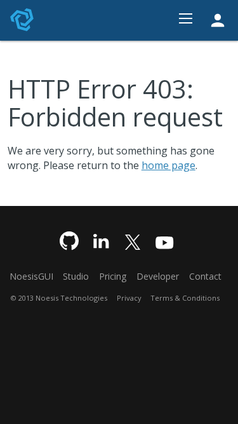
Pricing (112, 276)
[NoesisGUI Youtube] (164, 242)
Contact (205, 276)
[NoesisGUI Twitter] (132, 242)
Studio (76, 276)
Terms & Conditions (185, 298)
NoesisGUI (31, 276)
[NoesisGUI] (23, 19)
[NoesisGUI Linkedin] (100, 242)
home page (168, 165)
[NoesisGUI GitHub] (69, 242)
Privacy (129, 298)
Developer (157, 276)
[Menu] (186, 20)
